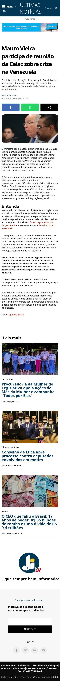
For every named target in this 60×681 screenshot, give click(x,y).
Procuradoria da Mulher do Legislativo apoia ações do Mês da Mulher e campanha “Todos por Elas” (28, 389)
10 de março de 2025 (11, 401)
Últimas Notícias (30, 8)
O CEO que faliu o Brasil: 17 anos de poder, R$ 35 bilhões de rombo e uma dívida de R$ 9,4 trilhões (29, 521)
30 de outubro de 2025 (12, 533)
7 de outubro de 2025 (11, 465)
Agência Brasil (16, 314)
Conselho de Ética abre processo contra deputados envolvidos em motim (27, 455)
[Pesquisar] (56, 8)
